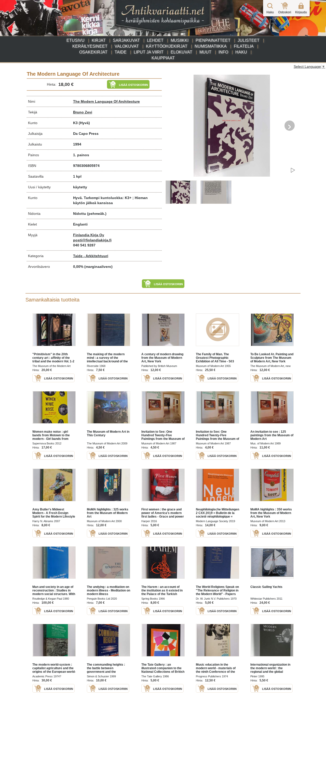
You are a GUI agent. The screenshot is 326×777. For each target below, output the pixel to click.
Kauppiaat (163, 58)
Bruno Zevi (82, 112)
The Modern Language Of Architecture (106, 101)
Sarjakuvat (126, 40)
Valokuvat (127, 46)
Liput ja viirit (149, 52)
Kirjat (99, 40)
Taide (121, 52)
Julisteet (249, 40)
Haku (241, 52)
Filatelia (244, 46)
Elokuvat (181, 52)
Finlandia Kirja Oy (88, 235)
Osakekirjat (93, 52)
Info (223, 52)
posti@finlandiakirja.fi (92, 240)
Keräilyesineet (89, 46)
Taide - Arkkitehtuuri (90, 256)
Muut (205, 52)
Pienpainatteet (213, 40)
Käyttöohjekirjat (166, 46)
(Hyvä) (84, 123)
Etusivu (75, 40)
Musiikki (179, 40)
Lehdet (155, 40)
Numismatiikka (211, 46)
